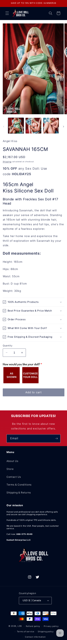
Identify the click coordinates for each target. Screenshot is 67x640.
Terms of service (25, 631)
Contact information (35, 637)
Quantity (8, 345)
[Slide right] (63, 126)
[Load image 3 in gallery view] (51, 125)
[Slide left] (3, 126)
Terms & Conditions (19, 484)
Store (10, 469)
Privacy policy (51, 626)
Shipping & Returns (19, 492)
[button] (7, 13)
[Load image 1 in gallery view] (16, 125)
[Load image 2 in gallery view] (33, 125)
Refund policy (33, 626)
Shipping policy (46, 631)
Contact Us (14, 476)
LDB (20, 626)
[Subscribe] (56, 438)
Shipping (7, 161)
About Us (12, 461)
